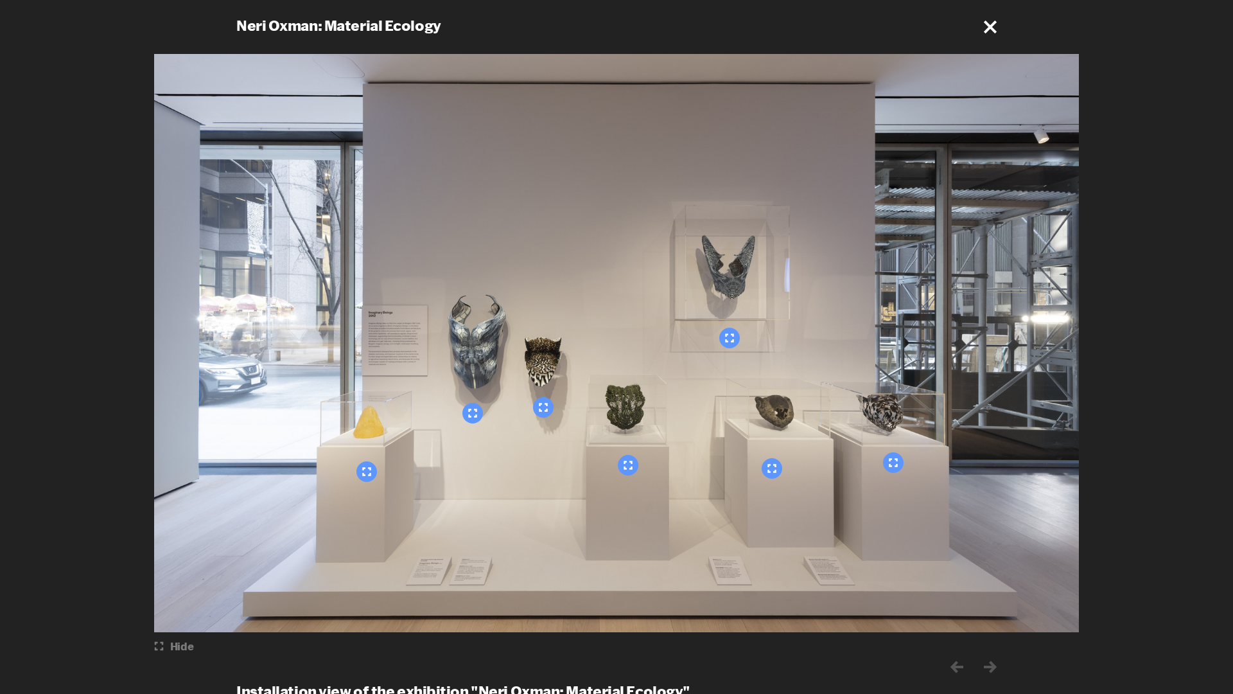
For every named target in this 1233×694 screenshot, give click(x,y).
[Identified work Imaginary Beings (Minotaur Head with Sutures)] (893, 462)
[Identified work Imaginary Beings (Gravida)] (543, 407)
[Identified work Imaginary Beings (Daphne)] (366, 471)
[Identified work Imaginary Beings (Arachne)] (472, 413)
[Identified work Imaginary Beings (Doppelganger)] (729, 338)
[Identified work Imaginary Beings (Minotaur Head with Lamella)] (771, 468)
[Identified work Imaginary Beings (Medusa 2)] (628, 465)
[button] (990, 27)
